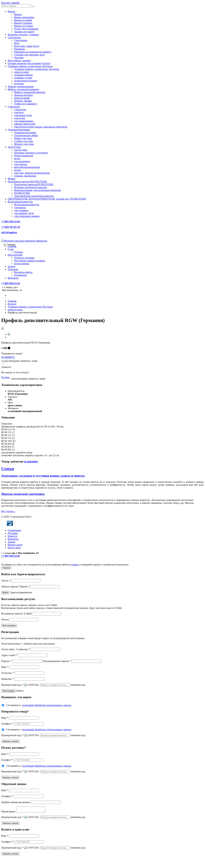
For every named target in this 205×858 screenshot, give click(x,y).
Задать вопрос (21, 263)
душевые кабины (23, 75)
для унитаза (20, 164)
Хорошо (6, 568)
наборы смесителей (24, 124)
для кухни (19, 118)
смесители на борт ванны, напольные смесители (40, 126)
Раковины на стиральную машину (32, 51)
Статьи (7, 468)
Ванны (11, 11)
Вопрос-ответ (15, 544)
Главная (12, 246)
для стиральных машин (27, 216)
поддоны (19, 83)
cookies (75, 564)
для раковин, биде (24, 213)
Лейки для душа (23, 138)
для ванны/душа (23, 115)
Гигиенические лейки (26, 135)
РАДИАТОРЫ (22, 193)
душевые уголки (23, 77)
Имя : (4, 717)
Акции (11, 266)
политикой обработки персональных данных (46, 705)
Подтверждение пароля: (57, 661)
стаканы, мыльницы (25, 175)
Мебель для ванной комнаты (23, 89)
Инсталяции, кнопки (19, 60)
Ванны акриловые (24, 17)
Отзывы (18, 252)
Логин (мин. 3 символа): (15, 649)
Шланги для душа (24, 144)
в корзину (31, 461)
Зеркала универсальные (21, 86)
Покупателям (15, 254)
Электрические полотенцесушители (34, 196)
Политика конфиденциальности (18, 561)
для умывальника (23, 121)
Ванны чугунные (23, 26)
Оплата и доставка (24, 257)
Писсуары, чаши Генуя (26, 46)
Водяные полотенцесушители (30, 187)
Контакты (13, 278)
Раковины (19, 49)
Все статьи (8, 511)
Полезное (13, 269)
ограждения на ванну (25, 80)
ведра (17, 158)
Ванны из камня (23, 20)
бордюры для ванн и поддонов (31, 152)
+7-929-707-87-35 (10, 227)
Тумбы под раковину (25, 103)
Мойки (11, 178)
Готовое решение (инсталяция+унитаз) (29, 63)
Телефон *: (7, 723)
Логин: (6, 580)
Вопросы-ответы (23, 272)
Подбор (5, 377)
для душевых (21, 210)
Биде (16, 43)
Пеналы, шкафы (23, 100)
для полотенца (22, 161)
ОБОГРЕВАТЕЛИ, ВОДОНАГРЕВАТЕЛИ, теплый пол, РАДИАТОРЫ (47, 198)
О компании (14, 530)
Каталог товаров (10, 2)
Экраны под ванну (24, 31)
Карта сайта (14, 547)
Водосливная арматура (20, 201)
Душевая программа (19, 129)
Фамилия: (7, 679)
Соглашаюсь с (38, 705)
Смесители (14, 106)
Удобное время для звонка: (15, 802)
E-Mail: (28, 613)
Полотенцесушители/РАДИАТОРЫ (27, 181)
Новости (12, 536)
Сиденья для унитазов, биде (29, 54)
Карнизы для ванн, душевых (23, 34)
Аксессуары (14, 147)
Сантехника (14, 37)
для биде (19, 112)
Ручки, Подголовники (26, 28)
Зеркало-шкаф (21, 98)
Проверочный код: (12, 684)
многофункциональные (27, 167)
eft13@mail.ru (9, 232)
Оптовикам (20, 275)
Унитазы (19, 57)
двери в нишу (21, 72)
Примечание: (8, 811)
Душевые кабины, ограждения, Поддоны (30, 66)
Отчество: (7, 673)
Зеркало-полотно (23, 95)
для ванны (19, 207)
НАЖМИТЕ (8, 357)
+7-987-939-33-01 (10, 221)
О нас (11, 249)
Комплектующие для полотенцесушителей (37, 190)
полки (17, 170)
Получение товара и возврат (29, 260)
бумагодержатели (23, 155)
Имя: (4, 667)
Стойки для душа (23, 141)
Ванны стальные (23, 23)
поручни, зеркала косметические (32, 173)
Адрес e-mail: (9, 655)
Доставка (13, 533)
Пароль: (24, 586)
